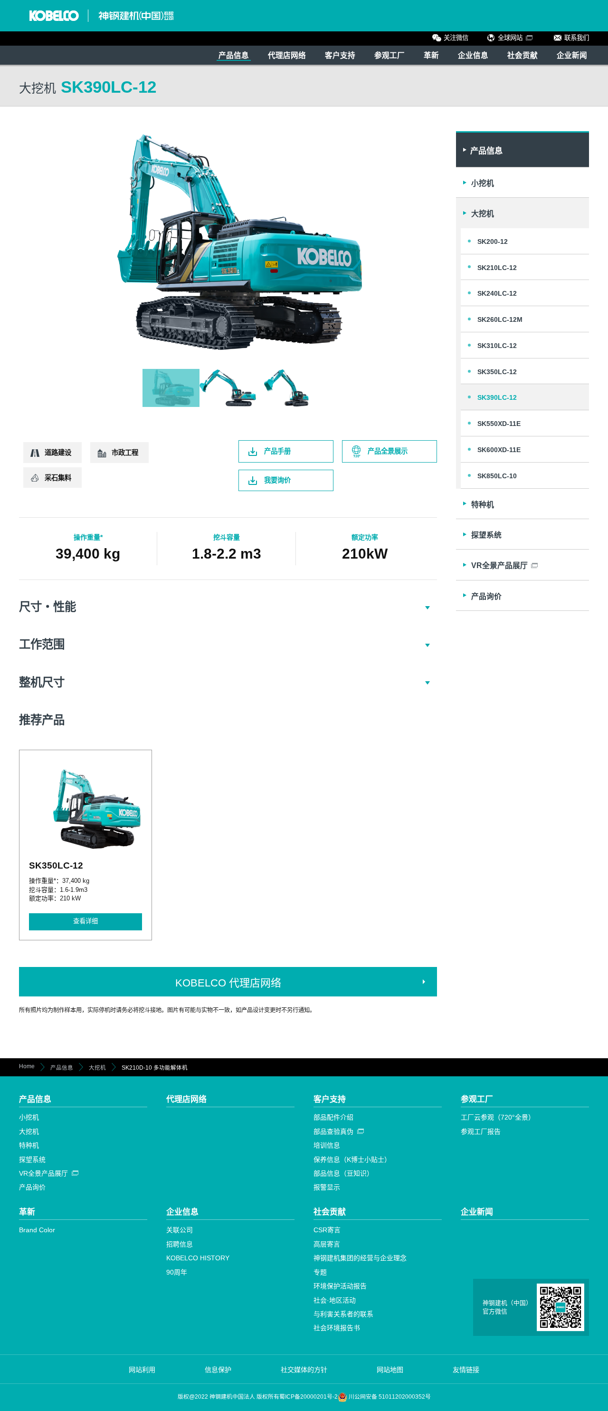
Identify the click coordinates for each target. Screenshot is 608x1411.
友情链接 (466, 1369)
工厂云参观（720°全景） (498, 1117)
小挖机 (482, 183)
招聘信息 (179, 1244)
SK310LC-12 (497, 345)
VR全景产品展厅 (43, 1173)
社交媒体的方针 (304, 1369)
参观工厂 (389, 55)
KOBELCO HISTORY (197, 1258)
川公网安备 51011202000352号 (389, 1396)
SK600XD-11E (499, 450)
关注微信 (456, 37)
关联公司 (179, 1230)
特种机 (482, 505)
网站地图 (390, 1369)
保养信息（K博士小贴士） (352, 1159)
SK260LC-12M (499, 319)
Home (27, 1066)
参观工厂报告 (481, 1131)
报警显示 (327, 1187)
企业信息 (473, 55)
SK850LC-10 (497, 476)
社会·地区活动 (335, 1300)
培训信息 (327, 1145)
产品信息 (233, 55)
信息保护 (218, 1369)
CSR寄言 (327, 1230)
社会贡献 (522, 55)
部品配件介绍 (333, 1117)
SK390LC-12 (497, 397)
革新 (431, 55)
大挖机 (482, 214)
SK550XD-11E (499, 423)
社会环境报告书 (337, 1328)
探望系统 (486, 535)
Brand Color (37, 1230)
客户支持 (340, 55)
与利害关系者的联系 (343, 1314)
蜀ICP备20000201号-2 (308, 1396)
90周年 (176, 1272)
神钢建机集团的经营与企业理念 (360, 1258)
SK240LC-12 (497, 293)
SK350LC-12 (497, 372)
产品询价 (486, 596)
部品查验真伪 (333, 1131)
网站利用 (142, 1369)
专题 (320, 1272)
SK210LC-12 (497, 267)
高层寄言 (327, 1244)
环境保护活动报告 (340, 1286)
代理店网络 (287, 55)
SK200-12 (492, 241)
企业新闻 (572, 55)
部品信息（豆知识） (343, 1173)
